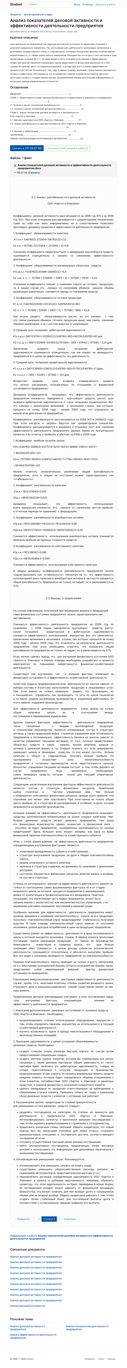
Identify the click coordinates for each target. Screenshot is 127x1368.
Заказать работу (105, 4)
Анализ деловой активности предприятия (36, 1256)
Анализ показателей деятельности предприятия (87, 1328)
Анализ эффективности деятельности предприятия (33, 1336)
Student (30, 1359)
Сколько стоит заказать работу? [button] (68, 148)
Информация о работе (61, 1237)
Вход (77, 4)
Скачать (34, 172)
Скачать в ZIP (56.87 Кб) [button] (27, 148)
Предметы (15, 14)
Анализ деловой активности (27, 1305)
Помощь (88, 4)
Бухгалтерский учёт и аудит (38, 14)
